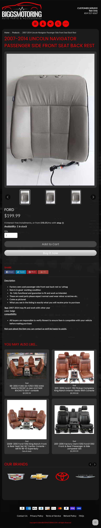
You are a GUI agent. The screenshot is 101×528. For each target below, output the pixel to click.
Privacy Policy (36, 515)
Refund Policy (70, 515)
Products (15, 33)
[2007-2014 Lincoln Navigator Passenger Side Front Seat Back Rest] (25, 197)
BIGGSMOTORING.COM (50, 522)
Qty (6, 231)
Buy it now (50, 253)
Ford (9, 209)
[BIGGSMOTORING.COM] (22, 10)
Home (6, 33)
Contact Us (22, 515)
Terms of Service (53, 515)
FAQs (81, 515)
